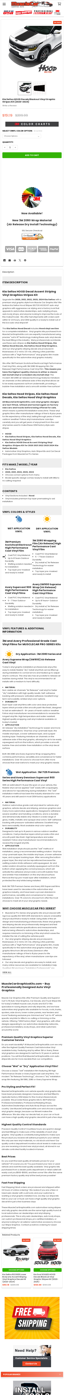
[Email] (9, 260)
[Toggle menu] (4, 4)
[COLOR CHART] (32, 197)
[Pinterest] (25, 260)
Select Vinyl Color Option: (22, 130)
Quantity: (8, 142)
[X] (20, 260)
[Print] (15, 260)
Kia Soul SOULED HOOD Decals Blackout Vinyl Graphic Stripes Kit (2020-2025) (46, 1278)
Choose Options (16, 1270)
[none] (32, 50)
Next (60, 1263)
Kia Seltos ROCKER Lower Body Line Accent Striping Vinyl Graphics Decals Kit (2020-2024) (14, 1278)
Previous (4, 1263)
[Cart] (60, 4)
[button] (32, 1356)
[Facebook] (4, 260)
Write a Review (9, 105)
